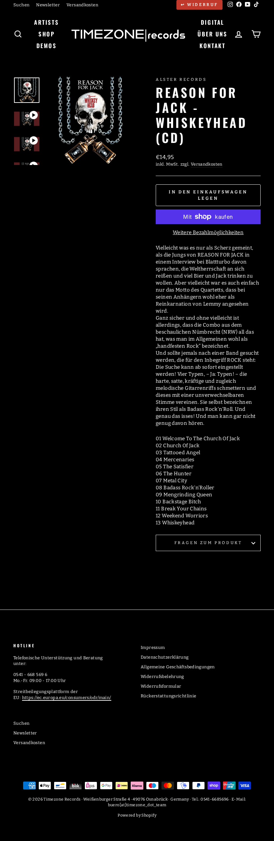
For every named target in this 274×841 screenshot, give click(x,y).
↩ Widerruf (199, 4)
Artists (46, 22)
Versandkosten (82, 4)
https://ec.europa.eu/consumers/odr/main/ (66, 697)
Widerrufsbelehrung (162, 676)
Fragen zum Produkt (208, 542)
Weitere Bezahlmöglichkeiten (208, 232)
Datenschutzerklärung (165, 657)
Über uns (212, 34)
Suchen (21, 4)
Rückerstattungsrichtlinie (168, 695)
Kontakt (212, 45)
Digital (212, 22)
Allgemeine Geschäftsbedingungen (178, 666)
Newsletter (48, 4)
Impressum (153, 647)
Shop (46, 34)
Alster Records (181, 79)
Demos (46, 45)
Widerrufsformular (161, 686)
